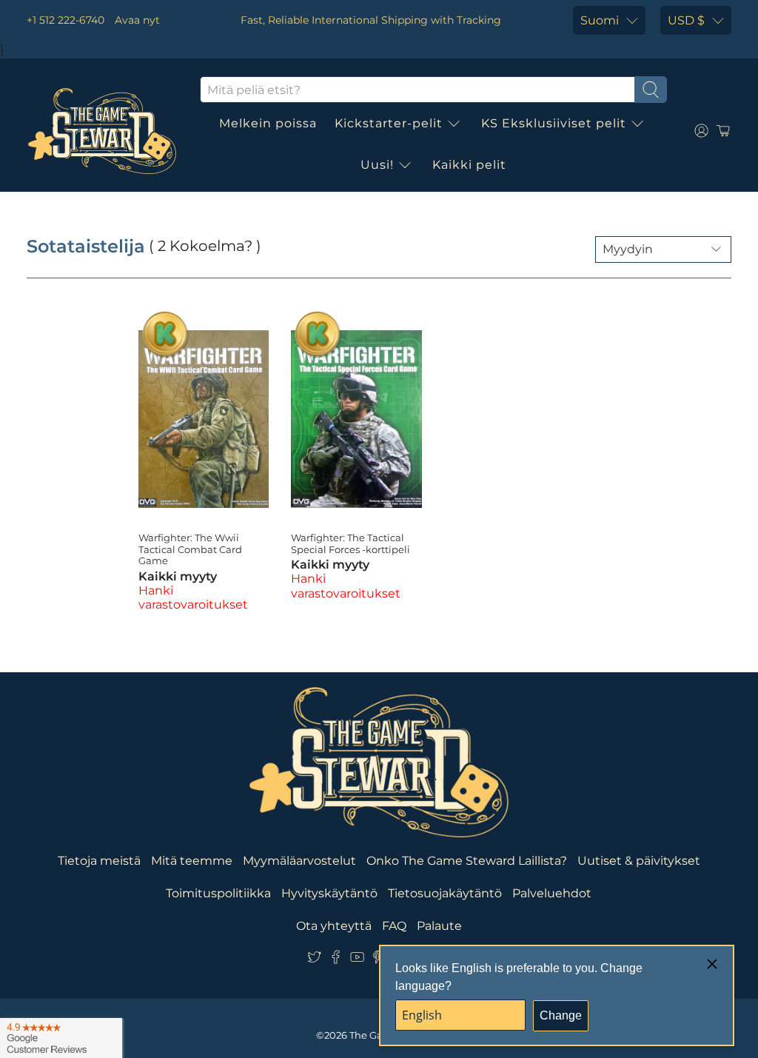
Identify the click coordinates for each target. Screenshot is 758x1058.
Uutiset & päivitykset (638, 861)
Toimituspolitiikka (218, 893)
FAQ (394, 926)
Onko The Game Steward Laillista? (466, 861)
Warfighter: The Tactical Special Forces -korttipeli (350, 543)
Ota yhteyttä (334, 926)
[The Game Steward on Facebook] (336, 960)
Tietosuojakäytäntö (445, 893)
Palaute (439, 926)
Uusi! (377, 165)
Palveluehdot (551, 893)
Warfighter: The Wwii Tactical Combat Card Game (190, 549)
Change (561, 1015)
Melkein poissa (268, 123)
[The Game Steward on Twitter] (314, 960)
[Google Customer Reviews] (61, 1038)
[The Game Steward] (102, 131)
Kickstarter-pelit (389, 123)
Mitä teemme (191, 861)
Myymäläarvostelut (299, 861)
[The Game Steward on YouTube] (357, 960)
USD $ (686, 20)
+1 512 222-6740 (65, 20)
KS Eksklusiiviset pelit (553, 123)
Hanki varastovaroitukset (193, 597)
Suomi (599, 20)
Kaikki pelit (469, 165)
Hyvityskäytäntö (329, 893)
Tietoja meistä (99, 861)
